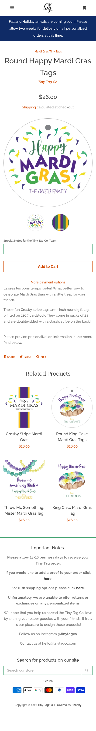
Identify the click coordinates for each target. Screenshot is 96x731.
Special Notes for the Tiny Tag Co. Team (29, 240)
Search (48, 681)
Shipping (29, 107)
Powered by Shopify (68, 705)
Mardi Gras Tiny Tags (48, 51)
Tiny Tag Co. (48, 82)
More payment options (48, 282)
